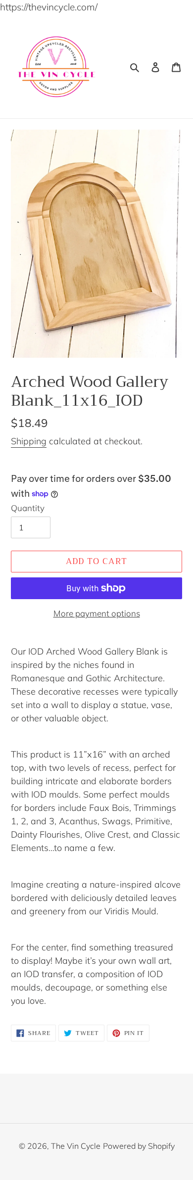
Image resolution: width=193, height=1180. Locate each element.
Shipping (29, 441)
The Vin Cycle (75, 1146)
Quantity (28, 508)
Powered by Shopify (139, 1146)
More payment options (96, 613)
